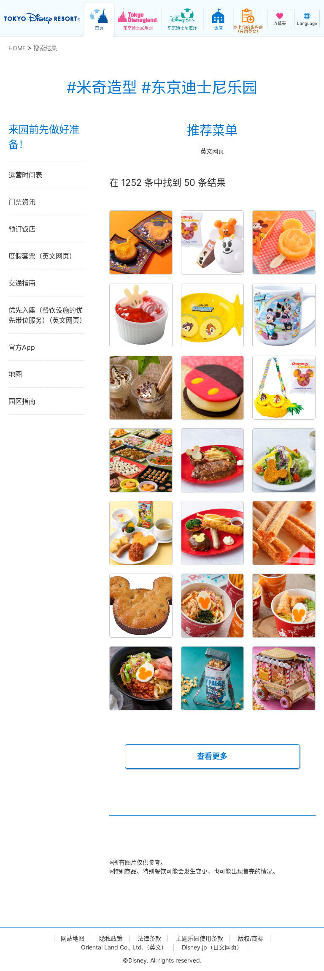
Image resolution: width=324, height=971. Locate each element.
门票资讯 (21, 202)
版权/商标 (251, 938)
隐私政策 (111, 938)
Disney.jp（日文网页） (212, 947)
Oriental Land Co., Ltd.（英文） (124, 947)
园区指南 (21, 401)
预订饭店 (21, 229)
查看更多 (212, 756)
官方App (21, 347)
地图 (15, 374)
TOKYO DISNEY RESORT (42, 19)
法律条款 (149, 938)
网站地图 (72, 938)
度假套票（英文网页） (42, 256)
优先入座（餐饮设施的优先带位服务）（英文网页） (46, 315)
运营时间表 (25, 175)
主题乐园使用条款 (199, 938)
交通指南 (21, 283)
